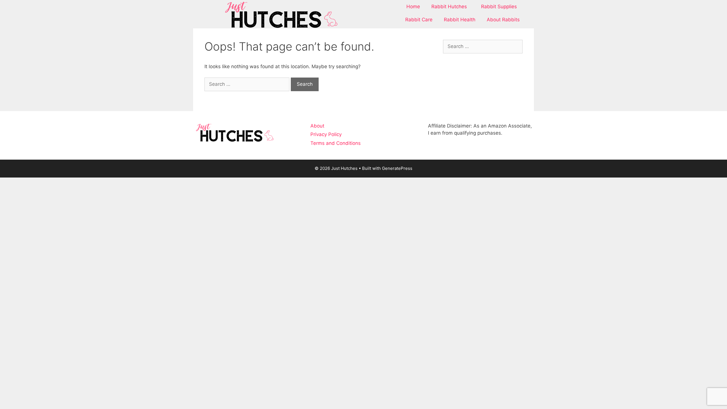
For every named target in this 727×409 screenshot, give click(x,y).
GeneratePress (397, 168)
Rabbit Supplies (499, 6)
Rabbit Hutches (449, 6)
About (317, 126)
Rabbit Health (459, 19)
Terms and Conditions (335, 143)
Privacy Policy (326, 134)
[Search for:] (247, 84)
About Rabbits (503, 19)
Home (413, 6)
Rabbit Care (419, 19)
